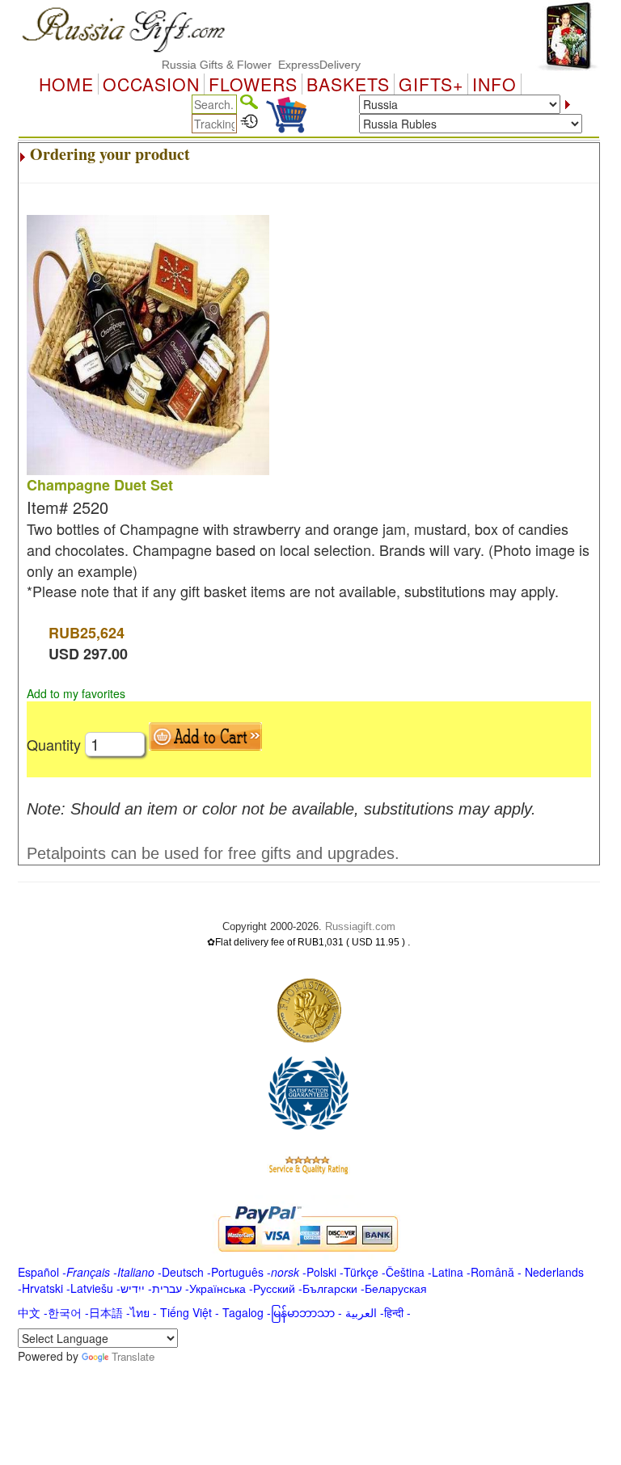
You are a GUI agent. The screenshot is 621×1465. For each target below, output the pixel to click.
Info (494, 84)
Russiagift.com (360, 926)
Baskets (348, 84)
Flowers (253, 84)
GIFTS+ (431, 84)
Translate (133, 1356)
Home (66, 84)
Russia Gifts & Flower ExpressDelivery (245, 64)
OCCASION (151, 84)
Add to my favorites (76, 693)
